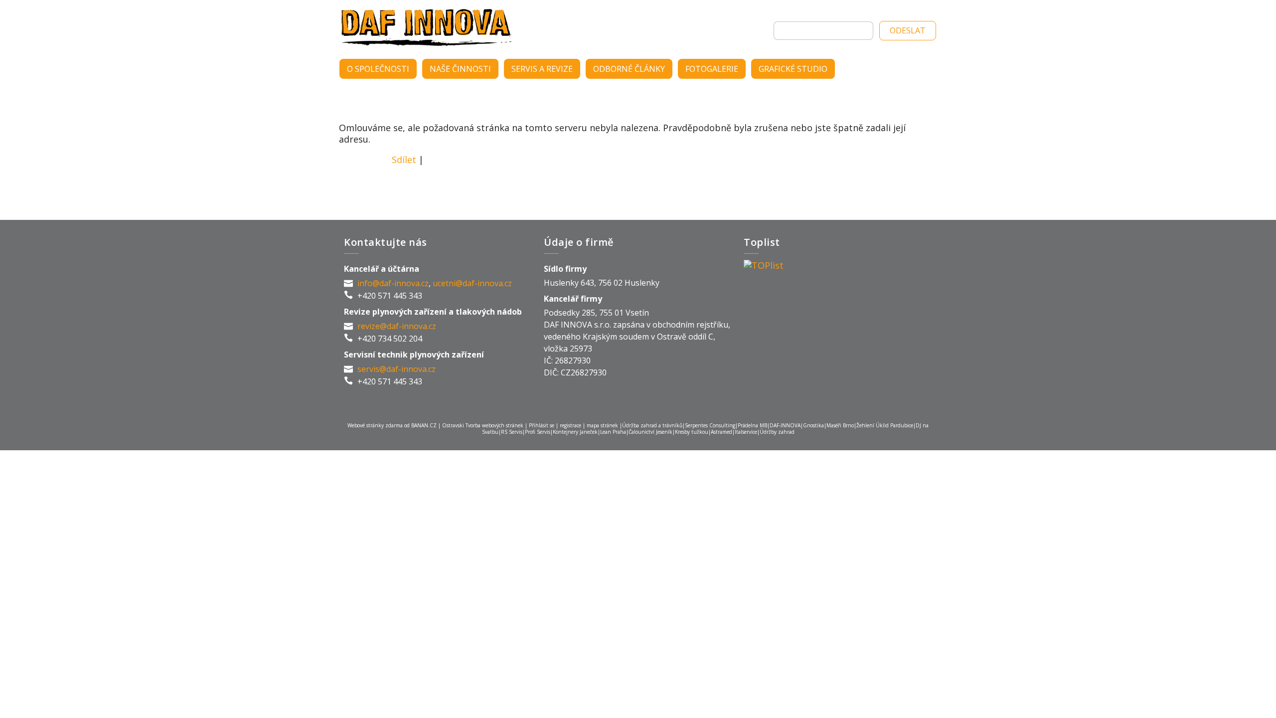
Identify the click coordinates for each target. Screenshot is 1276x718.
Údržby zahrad (777, 431)
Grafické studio (793, 68)
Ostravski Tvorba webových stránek (482, 425)
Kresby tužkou (691, 431)
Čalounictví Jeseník (650, 431)
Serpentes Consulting (710, 425)
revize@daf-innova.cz (396, 326)
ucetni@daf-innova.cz (472, 283)
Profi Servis (537, 431)
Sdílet (404, 160)
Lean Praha (613, 431)
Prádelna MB (752, 425)
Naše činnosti (460, 68)
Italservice (746, 431)
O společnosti (378, 68)
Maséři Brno (840, 425)
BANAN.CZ (424, 425)
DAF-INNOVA (431, 27)
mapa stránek (602, 425)
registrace (570, 425)
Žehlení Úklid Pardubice (884, 425)
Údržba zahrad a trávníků (652, 425)
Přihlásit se (541, 425)
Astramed (721, 431)
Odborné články (629, 68)
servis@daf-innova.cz (396, 368)
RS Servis (511, 431)
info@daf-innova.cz (393, 283)
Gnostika (813, 425)
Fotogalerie (711, 68)
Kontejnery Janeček (575, 431)
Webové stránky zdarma (375, 425)
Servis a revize (542, 68)
